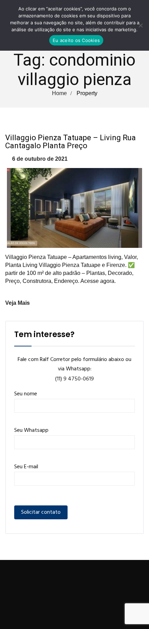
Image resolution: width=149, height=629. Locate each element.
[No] (140, 25)
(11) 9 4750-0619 (74, 379)
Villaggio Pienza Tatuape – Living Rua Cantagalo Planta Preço (70, 141)
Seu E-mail (26, 466)
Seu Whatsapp (31, 430)
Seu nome (25, 394)
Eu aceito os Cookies (76, 40)
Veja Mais (17, 303)
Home (59, 93)
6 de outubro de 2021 (40, 159)
